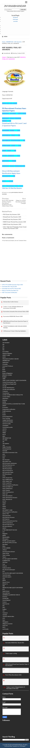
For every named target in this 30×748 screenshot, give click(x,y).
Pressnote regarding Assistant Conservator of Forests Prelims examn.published (17, 670)
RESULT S (5, 584)
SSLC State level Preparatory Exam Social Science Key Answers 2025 (14, 227)
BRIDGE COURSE (7, 375)
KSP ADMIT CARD (7, 510)
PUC (3, 571)
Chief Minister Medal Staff (9, 384)
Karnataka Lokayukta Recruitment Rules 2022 (16, 311)
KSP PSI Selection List (8, 524)
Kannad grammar (6, 449)
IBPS (3, 436)
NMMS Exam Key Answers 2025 (12, 224)
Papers (4, 557)
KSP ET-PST (5, 513)
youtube (15, 21)
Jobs (3, 445)
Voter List (5, 625)
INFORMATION (6, 438)
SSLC (3, 607)
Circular (4, 385)
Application (5, 362)
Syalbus (4, 609)
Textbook (5, 613)
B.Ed (3, 367)
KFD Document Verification (9, 463)
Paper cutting (6, 555)
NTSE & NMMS (6, 548)
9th (3, 349)
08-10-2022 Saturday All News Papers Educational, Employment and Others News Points (8, 203)
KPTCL (4, 501)
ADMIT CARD (6, 355)
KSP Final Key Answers (8, 517)
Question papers (6, 576)
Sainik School (5, 591)
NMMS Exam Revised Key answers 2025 (14, 222)
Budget (4, 376)
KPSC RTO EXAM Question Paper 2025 (12, 284)
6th (3, 344)
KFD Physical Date (7, 468)
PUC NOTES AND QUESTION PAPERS (12, 573)
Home (3, 41)
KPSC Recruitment (7, 495)
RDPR (4, 580)
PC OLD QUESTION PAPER (9, 558)
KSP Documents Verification (9, 512)
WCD (3, 627)
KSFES (4, 506)
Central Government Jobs (9, 382)
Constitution (5, 393)
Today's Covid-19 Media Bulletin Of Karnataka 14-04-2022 (13, 307)
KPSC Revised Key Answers (9, 497)
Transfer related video (8, 616)
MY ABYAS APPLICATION (9, 542)
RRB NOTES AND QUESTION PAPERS (12, 587)
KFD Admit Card (6, 461)
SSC (3, 605)
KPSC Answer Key (7, 477)
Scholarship (5, 598)
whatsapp (15, 19)
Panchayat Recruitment (8, 551)
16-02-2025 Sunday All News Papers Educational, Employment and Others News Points (16, 682)
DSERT (4, 405)
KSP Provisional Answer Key (9, 521)
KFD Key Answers (7, 467)
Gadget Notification (7, 420)
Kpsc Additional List (7, 479)
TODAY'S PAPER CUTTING (12, 648)
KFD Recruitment (7, 474)
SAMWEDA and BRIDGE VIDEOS (11, 595)
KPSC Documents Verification (10, 485)
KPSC (4, 476)
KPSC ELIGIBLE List (7, 486)
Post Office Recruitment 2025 (13, 675)
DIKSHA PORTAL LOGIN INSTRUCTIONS (13, 403)
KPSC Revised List (7, 499)
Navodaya (5, 544)
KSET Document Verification (9, 292)
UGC (3, 618)
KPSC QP (5, 494)
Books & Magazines (7, 373)
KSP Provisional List (7, 522)
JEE (3, 441)
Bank (3, 369)
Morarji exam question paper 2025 (14, 658)
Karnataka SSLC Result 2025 (9, 286)
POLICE (4, 566)
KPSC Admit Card (7, 481)
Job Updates (5, 443)
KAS (3, 454)
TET (3, 611)
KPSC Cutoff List (7, 483)
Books (4, 371)
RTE (3, 589)
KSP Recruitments (7, 526)
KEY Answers (18, 41)
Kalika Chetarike (6, 447)
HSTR (4, 434)
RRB (3, 585)
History (4, 431)
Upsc (3, 620)
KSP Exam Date (6, 515)
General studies (6, 423)
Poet (3, 564)
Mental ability (6, 537)
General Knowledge (7, 422)
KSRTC (4, 528)
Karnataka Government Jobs (9, 452)
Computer (5, 391)
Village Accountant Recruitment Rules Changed (21, 202)
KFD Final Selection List (8, 465)
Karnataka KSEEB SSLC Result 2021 (13, 316)
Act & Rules (5, 351)
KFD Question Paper (7, 472)
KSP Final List (6, 519)
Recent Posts (6, 582)
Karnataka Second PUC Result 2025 (11, 288)
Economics (5, 407)
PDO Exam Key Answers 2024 (11, 214)
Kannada (4, 450)
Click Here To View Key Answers (12, 188)
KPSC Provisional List (8, 492)
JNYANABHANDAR (15, 6)
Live (3, 531)
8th (3, 348)
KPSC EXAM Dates (7, 488)
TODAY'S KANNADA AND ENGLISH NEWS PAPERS (15, 326)
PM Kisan (4, 562)
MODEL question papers (8, 540)
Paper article (5, 553)
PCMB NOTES (6, 560)
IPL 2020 (4, 440)
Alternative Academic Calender (10, 358)
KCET (4, 456)
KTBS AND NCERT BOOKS (9, 530)
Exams (4, 414)
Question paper (6, 575)
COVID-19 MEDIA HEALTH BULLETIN (12, 394)
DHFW (4, 402)
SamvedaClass (6, 593)
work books (5, 629)
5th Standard (5, 342)
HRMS (4, 432)
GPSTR (4, 429)
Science (4, 602)
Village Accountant (7, 623)
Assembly (5, 364)
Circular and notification (8, 389)
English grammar (6, 411)
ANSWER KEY (10, 41)
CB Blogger (22, 746)
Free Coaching (6, 418)
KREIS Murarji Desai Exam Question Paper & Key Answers (15, 322)
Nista (3, 546)
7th (3, 346)
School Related (6, 600)
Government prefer (7, 427)
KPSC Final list (6, 490)
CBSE (3, 378)
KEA (3, 458)
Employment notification (8, 409)
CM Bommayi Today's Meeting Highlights (14, 331)
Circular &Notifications (8, 387)
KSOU (4, 508)
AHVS (4, 357)
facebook (15, 17)
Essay (4, 413)
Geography (5, 425)
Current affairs (6, 396)
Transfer (4, 614)
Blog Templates (14, 746)
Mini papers (5, 539)
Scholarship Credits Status (10, 301)
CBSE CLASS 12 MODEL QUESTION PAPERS (14, 380)
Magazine (4, 533)
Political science (6, 567)
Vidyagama (5, 622)
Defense (4, 400)
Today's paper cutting (11, 653)
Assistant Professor (7, 366)
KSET (4, 504)
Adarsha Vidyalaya (7, 353)
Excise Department (7, 416)
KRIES (4, 503)
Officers (4, 549)
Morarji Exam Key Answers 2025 (12, 217)
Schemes (4, 596)
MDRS (4, 535)
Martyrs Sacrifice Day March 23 (10, 290)
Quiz (3, 578)
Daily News (5, 398)
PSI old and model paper (8, 569)
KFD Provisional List (7, 470)
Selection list (5, 604)
